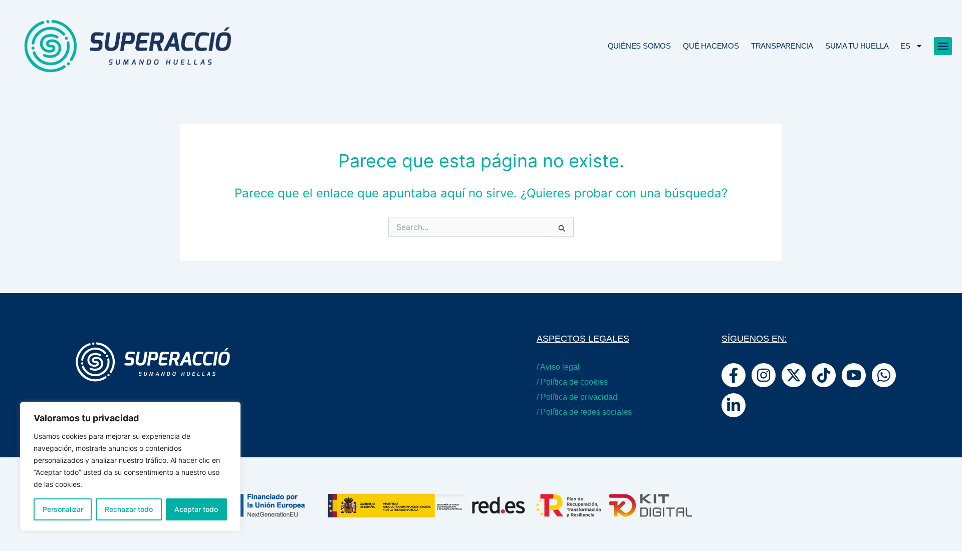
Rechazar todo (129, 509)
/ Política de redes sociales (584, 412)
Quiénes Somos (639, 46)
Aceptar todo (196, 509)
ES (905, 46)
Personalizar (63, 509)
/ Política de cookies (572, 382)
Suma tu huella (856, 46)
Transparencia (782, 46)
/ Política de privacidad (577, 397)
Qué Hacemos (711, 46)
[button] (943, 46)
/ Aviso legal (558, 367)
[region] (130, 466)
